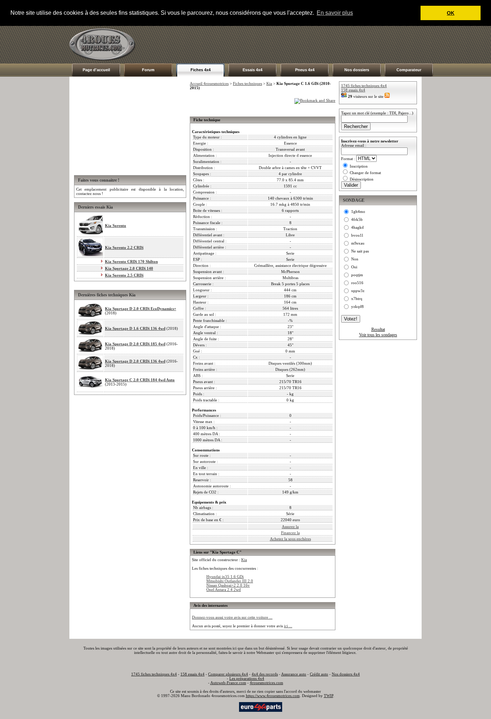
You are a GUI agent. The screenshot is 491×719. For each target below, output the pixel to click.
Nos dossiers (356, 70)
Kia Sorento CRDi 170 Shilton (131, 261)
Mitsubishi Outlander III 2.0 (229, 581)
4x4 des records (265, 674)
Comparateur (408, 70)
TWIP (328, 695)
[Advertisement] (291, 44)
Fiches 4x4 (201, 70)
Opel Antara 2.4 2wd (223, 589)
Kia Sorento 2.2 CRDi (124, 247)
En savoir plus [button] (335, 13)
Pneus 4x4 (305, 70)
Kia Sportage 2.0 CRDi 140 (129, 268)
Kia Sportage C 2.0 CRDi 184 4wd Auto (140, 380)
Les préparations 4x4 (246, 678)
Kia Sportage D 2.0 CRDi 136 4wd (135, 361)
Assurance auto (293, 674)
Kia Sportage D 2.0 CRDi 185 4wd (135, 344)
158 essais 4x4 (353, 90)
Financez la (290, 533)
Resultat (378, 329)
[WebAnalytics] (223, 706)
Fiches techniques (247, 83)
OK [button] (450, 13)
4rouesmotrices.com (266, 683)
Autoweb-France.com (228, 683)
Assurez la (290, 526)
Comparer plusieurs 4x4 (228, 674)
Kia (269, 83)
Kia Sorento (115, 225)
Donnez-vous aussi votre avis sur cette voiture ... (232, 617)
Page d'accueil (96, 70)
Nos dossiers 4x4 (346, 674)
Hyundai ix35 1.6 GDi (225, 576)
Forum (148, 70)
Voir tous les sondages (378, 334)
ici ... (288, 626)
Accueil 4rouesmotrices (209, 83)
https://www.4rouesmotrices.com (273, 695)
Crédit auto (319, 674)
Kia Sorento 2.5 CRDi (124, 275)
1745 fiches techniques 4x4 (364, 85)
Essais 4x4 (252, 70)
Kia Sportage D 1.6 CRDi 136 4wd (135, 328)
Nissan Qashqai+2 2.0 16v (228, 585)
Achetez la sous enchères (290, 539)
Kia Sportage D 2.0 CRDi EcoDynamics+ (140, 308)
